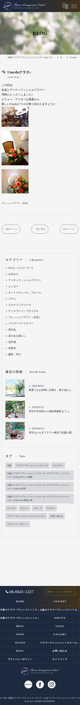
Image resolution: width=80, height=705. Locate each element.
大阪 (9, 465)
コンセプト (58, 465)
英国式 (12, 348)
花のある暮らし (17, 335)
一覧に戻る (40, 229)
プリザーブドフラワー (21, 323)
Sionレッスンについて (20, 268)
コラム (12, 298)
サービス (11, 508)
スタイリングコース (19, 305)
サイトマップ (59, 659)
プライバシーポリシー (17, 524)
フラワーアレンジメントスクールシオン (26, 516)
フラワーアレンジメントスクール (32, 465)
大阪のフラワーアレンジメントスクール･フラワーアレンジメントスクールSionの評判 (38, 487)
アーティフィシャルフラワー (24, 280)
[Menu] (74, 6)
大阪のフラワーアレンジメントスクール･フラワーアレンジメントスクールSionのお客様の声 (38, 498)
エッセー (13, 286)
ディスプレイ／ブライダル (23, 311)
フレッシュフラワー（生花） (15, 203)
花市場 (12, 342)
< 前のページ (11, 229)
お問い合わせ (56, 516)
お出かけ (13, 274)
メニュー (24, 508)
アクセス (51, 508)
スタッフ (37, 508)
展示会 (12, 329)
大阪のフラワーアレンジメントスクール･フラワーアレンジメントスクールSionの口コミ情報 (38, 475)
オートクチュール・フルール (24, 292)
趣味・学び (14, 354)
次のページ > (69, 229)
